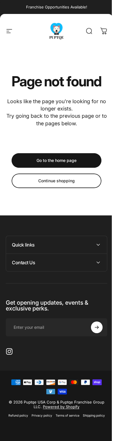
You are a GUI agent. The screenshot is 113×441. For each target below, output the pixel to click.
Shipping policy (92, 415)
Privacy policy (39, 415)
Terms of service (65, 415)
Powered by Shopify (59, 406)
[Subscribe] (92, 327)
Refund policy (16, 415)
